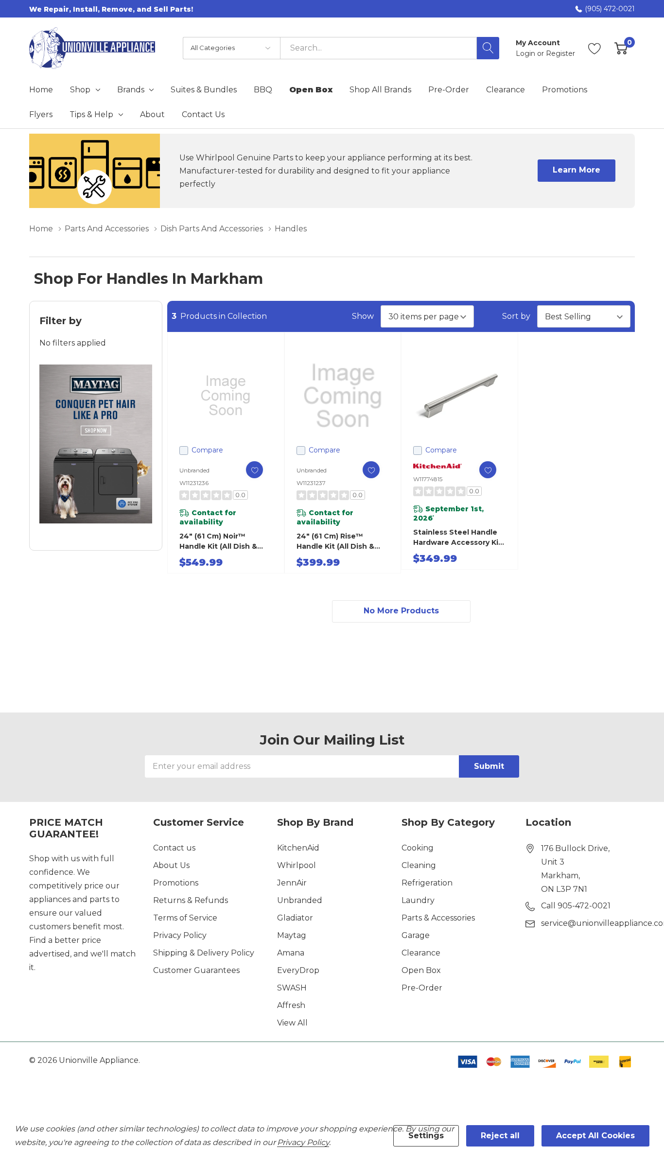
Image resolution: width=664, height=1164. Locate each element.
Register (560, 53)
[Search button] (488, 48)
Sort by (516, 316)
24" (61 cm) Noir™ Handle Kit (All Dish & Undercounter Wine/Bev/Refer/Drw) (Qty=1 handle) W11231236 (218, 542)
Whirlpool (296, 865)
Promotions (175, 882)
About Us (171, 865)
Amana (290, 952)
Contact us (174, 847)
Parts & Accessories (438, 917)
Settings (426, 1135)
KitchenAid (298, 847)
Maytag (291, 935)
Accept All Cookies (595, 1135)
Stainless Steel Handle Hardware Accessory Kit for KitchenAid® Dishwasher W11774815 (457, 538)
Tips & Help (91, 115)
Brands (130, 90)
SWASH (292, 987)
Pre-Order (422, 987)
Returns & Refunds (190, 900)
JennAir (292, 882)
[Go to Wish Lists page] (594, 48)
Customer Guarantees (196, 970)
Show (363, 316)
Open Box (421, 970)
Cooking (418, 847)
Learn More (576, 169)
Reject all (500, 1135)
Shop (80, 90)
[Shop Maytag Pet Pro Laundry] (95, 444)
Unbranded (299, 900)
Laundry (418, 900)
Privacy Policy (180, 935)
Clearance (421, 952)
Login (526, 53)
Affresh (291, 1005)
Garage (416, 935)
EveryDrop (298, 970)
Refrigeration (427, 882)
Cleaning (419, 865)
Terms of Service (185, 917)
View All (292, 1022)
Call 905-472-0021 (576, 905)
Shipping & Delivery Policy (203, 952)
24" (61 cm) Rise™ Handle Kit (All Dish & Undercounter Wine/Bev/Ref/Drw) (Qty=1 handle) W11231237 (335, 542)
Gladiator (295, 917)
